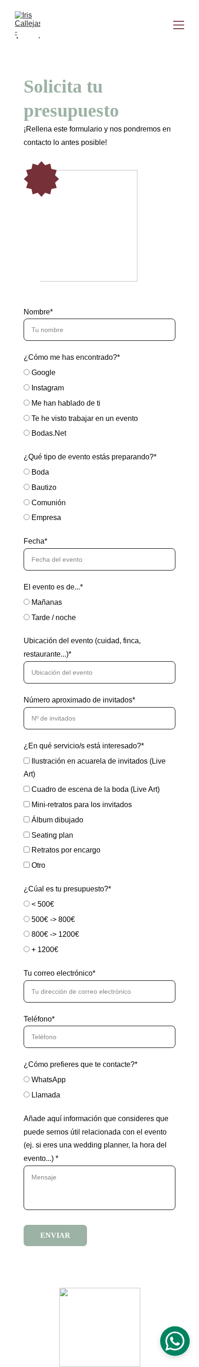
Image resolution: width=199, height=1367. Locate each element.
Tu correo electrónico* (59, 973)
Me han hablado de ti (65, 403)
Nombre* (38, 312)
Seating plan (51, 835)
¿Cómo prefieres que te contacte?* (80, 1064)
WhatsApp (48, 1080)
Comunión (48, 503)
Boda (39, 472)
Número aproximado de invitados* (79, 700)
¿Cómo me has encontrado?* (72, 357)
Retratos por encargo (65, 850)
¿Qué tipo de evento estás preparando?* (90, 457)
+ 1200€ (44, 949)
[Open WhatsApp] (175, 1341)
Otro (37, 865)
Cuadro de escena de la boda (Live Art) (95, 789)
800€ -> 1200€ (54, 934)
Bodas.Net (48, 433)
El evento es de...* (53, 587)
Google (43, 372)
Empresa (45, 517)
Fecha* (35, 541)
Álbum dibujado (56, 820)
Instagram (47, 388)
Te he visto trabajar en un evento (84, 418)
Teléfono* (39, 1019)
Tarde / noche (53, 617)
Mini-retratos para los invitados (81, 805)
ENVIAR (55, 1235)
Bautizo (43, 487)
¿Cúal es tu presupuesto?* (67, 889)
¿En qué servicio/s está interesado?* (84, 746)
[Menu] (178, 25)
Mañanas (46, 602)
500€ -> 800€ (52, 919)
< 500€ (42, 904)
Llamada (45, 1095)
